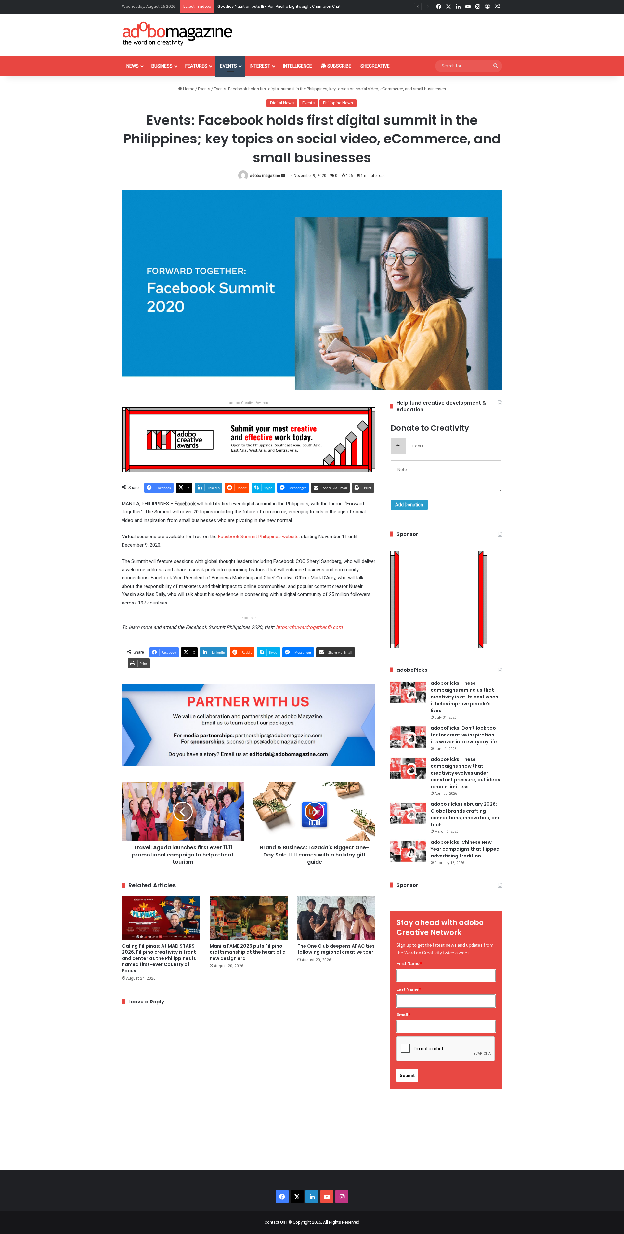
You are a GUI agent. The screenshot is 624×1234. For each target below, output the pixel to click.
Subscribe (338, 66)
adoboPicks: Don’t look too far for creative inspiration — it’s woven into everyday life (465, 735)
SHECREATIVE (375, 66)
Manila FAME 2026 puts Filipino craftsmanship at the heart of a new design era (248, 952)
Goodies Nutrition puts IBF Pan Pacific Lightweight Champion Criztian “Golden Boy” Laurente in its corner (314, 6)
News (132, 66)
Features (196, 66)
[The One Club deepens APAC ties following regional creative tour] (336, 917)
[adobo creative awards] (248, 439)
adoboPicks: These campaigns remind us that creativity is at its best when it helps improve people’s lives (464, 697)
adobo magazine (265, 175)
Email (403, 1014)
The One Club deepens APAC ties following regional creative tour (336, 949)
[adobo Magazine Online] (178, 33)
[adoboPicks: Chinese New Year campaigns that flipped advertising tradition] (408, 851)
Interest (260, 66)
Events (228, 66)
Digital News (282, 102)
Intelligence (297, 66)
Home (188, 88)
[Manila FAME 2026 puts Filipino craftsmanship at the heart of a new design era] (249, 917)
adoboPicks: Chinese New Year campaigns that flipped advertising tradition (465, 849)
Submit (407, 1075)
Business (162, 66)
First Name (409, 963)
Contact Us (275, 1222)
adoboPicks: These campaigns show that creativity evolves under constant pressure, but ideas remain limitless (465, 773)
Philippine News (338, 102)
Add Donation (409, 504)
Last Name (408, 989)
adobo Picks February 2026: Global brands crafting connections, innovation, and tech (466, 814)
